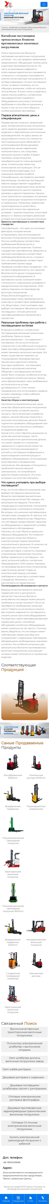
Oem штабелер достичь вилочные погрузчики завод (24, 1059)
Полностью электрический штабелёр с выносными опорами (24, 1046)
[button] (42, 696)
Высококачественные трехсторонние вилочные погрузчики (25, 1032)
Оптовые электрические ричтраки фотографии (25, 1098)
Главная (5, 27)
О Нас (30, 1199)
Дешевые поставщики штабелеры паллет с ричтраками (24, 1087)
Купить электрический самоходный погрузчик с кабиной (24, 1140)
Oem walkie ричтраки (17, 1069)
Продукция (18, 1199)
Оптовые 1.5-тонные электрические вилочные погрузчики (24, 1126)
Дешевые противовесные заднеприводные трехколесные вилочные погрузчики (24, 1111)
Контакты (42, 1199)
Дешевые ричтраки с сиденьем (23, 1077)
